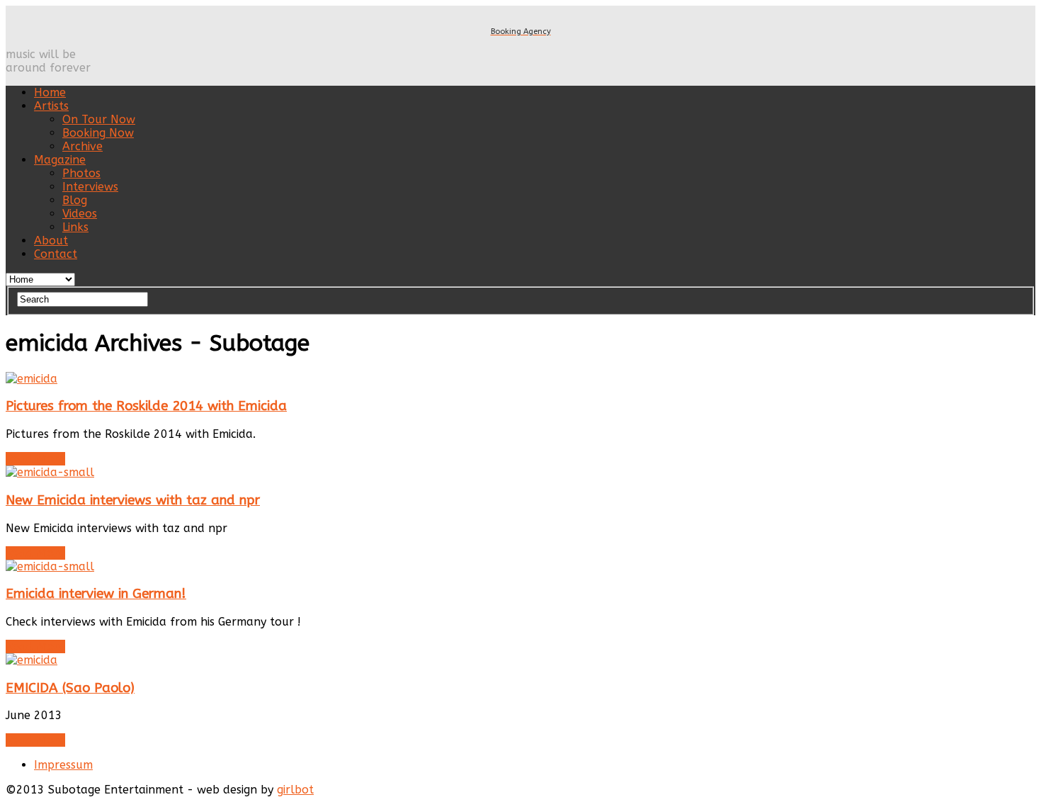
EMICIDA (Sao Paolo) (70, 688)
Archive (82, 146)
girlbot (295, 789)
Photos (81, 173)
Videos (79, 213)
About (51, 240)
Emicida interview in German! (96, 594)
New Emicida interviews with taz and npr (133, 500)
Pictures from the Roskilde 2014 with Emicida (146, 406)
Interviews (90, 186)
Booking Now (98, 133)
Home (50, 92)
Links (75, 227)
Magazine (60, 159)
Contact (55, 254)
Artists (51, 106)
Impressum (63, 765)
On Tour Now (98, 119)
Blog (74, 200)
